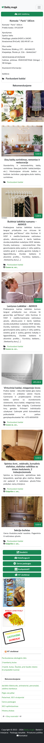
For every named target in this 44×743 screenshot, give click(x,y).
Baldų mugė (10, 7)
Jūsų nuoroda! (12, 716)
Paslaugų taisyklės (18, 733)
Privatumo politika (35, 733)
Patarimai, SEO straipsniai (13, 697)
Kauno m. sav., (11, 267)
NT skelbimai (12, 651)
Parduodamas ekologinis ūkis (14, 658)
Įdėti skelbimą (23, 14)
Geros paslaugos (9, 702)
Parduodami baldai (15, 182)
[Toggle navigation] (39, 7)
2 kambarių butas (9, 662)
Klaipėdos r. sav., (12, 491)
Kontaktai (23, 736)
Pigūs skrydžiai (8, 693)
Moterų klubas (8, 711)
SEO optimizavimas (10, 706)
